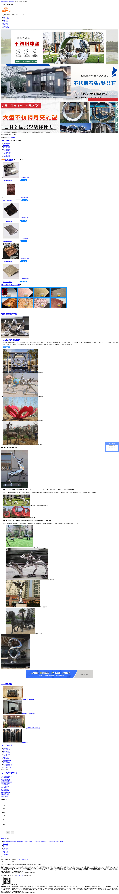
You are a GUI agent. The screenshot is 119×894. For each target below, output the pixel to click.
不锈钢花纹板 (6, 143)
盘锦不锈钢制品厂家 (5, 777)
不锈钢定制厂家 (7, 760)
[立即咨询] (23, 180)
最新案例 (8, 684)
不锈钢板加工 (6, 750)
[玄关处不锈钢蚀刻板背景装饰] (14, 728)
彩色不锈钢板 (6, 752)
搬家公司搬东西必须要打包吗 (10, 841)
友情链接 (3, 838)
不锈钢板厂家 (6, 763)
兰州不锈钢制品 (4, 784)
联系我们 (12, 1)
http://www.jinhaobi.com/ (21, 862)
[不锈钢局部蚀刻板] (11, 177)
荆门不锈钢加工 (11, 773)
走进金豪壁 (9, 314)
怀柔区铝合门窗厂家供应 (57, 841)
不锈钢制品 (6, 751)
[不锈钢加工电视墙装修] (13, 699)
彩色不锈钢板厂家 (7, 764)
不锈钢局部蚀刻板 (25, 177)
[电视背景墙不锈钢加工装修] (12, 713)
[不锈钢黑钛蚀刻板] (11, 217)
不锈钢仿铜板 (6, 149)
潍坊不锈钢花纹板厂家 (6, 783)
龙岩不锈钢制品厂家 (5, 780)
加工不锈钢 (6, 757)
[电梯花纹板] (12, 742)
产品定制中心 (5, 140)
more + (3, 745)
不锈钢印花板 (6, 155)
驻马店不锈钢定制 (5, 793)
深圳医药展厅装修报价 (23, 841)
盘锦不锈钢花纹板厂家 (6, 776)
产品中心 (5, 846)
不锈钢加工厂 (6, 761)
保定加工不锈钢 (4, 796)
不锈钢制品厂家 (7, 767)
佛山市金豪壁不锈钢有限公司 (11, 340)
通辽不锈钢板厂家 (5, 795)
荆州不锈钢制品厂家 (5, 779)
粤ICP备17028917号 (23, 859)
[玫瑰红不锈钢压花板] (11, 197)
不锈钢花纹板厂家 (7, 765)
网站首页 (5, 844)
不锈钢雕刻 (6, 145)
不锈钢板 (5, 755)
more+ (3, 684)
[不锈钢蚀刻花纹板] (11, 278)
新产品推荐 (9, 160)
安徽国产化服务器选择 (34, 841)
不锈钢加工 (6, 748)
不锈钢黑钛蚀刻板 (25, 217)
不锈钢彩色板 (6, 146)
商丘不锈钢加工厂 (5, 789)
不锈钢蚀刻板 (6, 150)
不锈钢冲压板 (6, 147)
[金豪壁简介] (15, 337)
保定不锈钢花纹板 (5, 790)
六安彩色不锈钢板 (5, 786)
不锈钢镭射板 (6, 156)
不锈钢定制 (6, 758)
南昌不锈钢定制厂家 (5, 792)
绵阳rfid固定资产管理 (45, 841)
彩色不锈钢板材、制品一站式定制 (10, 285)
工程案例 (5, 848)
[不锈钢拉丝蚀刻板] (11, 238)
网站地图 (7, 1)
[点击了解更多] (6, 348)
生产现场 (5, 849)
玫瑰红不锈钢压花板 (26, 197)
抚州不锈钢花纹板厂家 (6, 782)
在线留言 (3, 1)
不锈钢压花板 (6, 153)
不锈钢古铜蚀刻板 (25, 258)
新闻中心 (5, 851)
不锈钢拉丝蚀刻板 (25, 238)
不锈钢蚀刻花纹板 (25, 278)
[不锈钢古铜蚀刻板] (11, 258)
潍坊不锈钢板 (4, 787)
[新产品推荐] (3, 160)
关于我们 (5, 845)
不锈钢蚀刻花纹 (7, 152)
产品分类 (9, 745)
